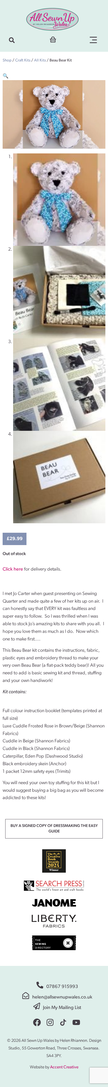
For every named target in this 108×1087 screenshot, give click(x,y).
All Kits (40, 61)
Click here (13, 569)
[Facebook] (37, 1022)
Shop (7, 61)
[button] (12, 40)
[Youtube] (76, 1022)
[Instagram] (50, 1022)
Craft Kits (22, 61)
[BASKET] (53, 39)
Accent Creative (64, 1067)
